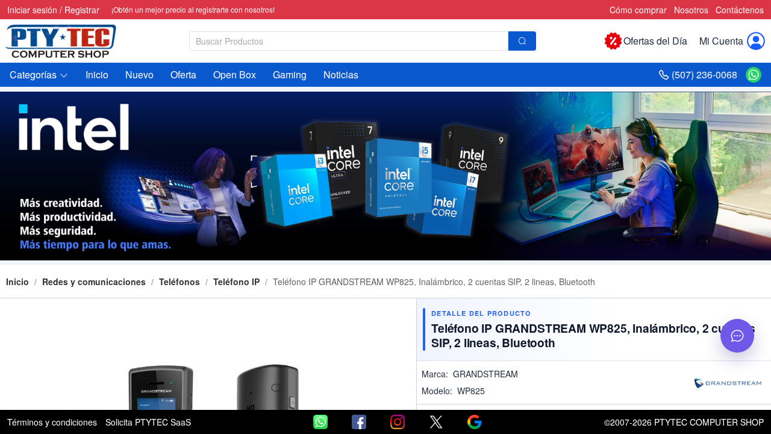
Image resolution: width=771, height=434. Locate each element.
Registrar (81, 10)
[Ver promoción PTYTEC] (385, 176)
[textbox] (349, 41)
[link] (94, 281)
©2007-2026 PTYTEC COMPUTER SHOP (684, 422)
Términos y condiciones (52, 422)
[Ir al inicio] (67, 41)
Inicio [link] (17, 281)
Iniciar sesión (32, 10)
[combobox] (362, 41)
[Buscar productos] (522, 41)
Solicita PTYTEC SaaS (148, 422)
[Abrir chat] (737, 336)
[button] (39, 74)
